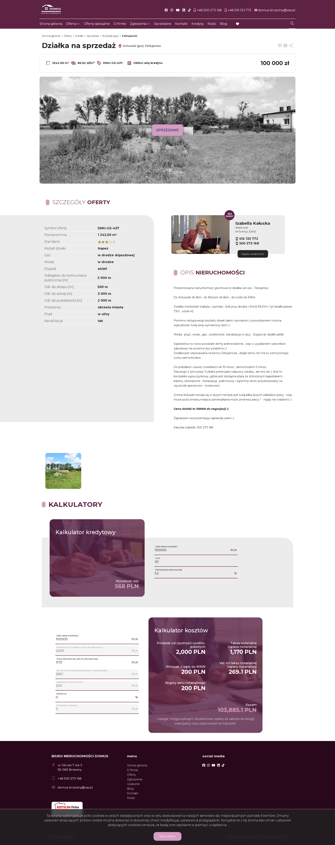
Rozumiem (167, 836)
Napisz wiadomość (252, 254)
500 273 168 (249, 243)
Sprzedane (162, 24)
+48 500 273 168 (69, 778)
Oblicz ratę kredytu (147, 63)
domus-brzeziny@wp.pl (75, 787)
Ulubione (133, 784)
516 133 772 (248, 239)
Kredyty (198, 24)
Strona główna (51, 24)
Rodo (212, 24)
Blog (223, 24)
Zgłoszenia (134, 779)
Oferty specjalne (97, 24)
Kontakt (181, 24)
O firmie (120, 24)
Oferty (131, 774)
